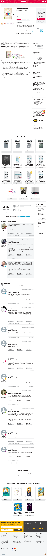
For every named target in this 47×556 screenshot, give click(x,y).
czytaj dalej (32, 31)
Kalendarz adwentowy (17, 542)
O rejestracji (3, 543)
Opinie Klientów (15, 536)
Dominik (3, 413)
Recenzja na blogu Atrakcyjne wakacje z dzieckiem (41, 209)
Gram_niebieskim (4, 231)
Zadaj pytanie (23, 478)
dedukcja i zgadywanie (26, 20)
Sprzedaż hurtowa (27, 537)
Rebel (22, 34)
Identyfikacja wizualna (16, 544)
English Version (27, 540)
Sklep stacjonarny (16, 538)
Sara (4, 333)
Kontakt (2, 536)
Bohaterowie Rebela (16, 541)
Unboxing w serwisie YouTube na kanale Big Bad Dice (42, 219)
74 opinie (23, 12)
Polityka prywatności (30, 554)
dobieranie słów (19, 22)
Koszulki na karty (27, 535)
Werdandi (4, 396)
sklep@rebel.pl (38, 529)
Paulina (3, 436)
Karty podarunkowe (39, 536)
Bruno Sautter (29, 33)
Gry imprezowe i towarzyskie (24, 5)
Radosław (4, 312)
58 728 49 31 (37, 523)
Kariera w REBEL (39, 542)
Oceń (24, 216)
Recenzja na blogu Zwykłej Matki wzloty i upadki (42, 216)
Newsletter (38, 535)
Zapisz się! (18, 529)
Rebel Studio (26, 538)
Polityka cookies (39, 540)
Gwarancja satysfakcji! (16, 540)
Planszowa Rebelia (27, 541)
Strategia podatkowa (40, 541)
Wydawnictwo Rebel (28, 536)
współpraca (24, 19)
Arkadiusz (4, 453)
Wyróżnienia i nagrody (17, 537)
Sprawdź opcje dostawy (41, 30)
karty (27, 19)
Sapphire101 (3, 245)
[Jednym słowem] (8, 13)
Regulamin (37, 554)
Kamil (4, 346)
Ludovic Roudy (23, 33)
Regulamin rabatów (4, 542)
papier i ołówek (19, 20)
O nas (14, 535)
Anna (4, 380)
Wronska (4, 295)
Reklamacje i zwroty (4, 537)
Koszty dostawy (3, 535)
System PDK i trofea (39, 537)
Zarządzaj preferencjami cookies (45, 553)
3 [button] (17, 462)
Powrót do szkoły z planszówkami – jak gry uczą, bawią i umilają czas (39, 102)
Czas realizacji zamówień (5, 538)
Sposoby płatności (4, 541)
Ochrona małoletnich (16, 543)
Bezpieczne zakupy (4, 540)
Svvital (3, 268)
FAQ (1, 544)
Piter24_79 (3, 362)
